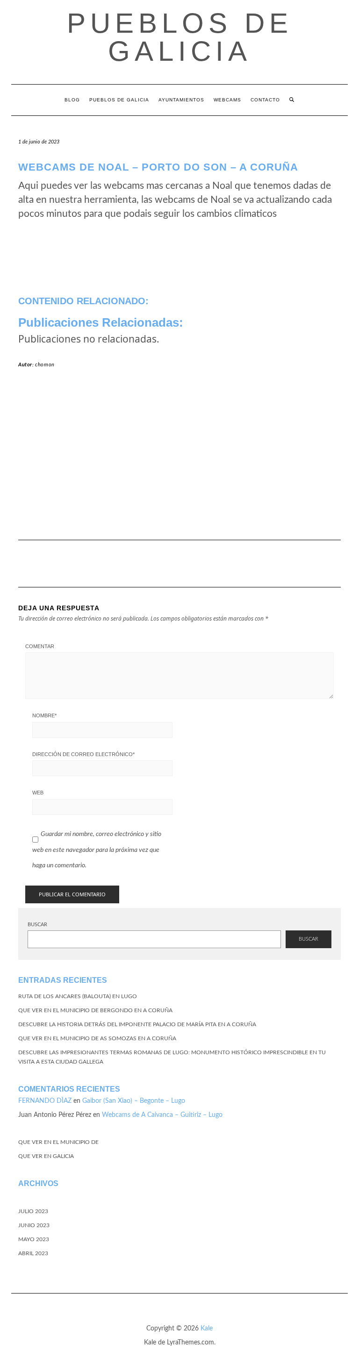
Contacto (265, 99)
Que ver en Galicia (46, 1156)
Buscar (37, 924)
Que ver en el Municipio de (58, 1142)
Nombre (44, 715)
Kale (207, 1328)
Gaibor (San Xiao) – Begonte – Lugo (133, 1101)
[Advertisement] (179, 458)
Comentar (39, 646)
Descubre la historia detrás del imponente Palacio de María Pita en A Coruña (137, 1024)
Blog (72, 99)
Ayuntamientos (181, 99)
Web (37, 792)
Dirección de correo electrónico (83, 754)
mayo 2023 (33, 1239)
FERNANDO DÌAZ (45, 1101)
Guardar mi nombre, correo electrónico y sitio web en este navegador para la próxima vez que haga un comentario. (96, 850)
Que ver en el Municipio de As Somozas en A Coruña (97, 1038)
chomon (45, 364)
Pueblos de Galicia (180, 37)
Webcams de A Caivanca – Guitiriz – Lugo (162, 1115)
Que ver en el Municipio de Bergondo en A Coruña (95, 1010)
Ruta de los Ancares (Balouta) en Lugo (77, 996)
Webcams (227, 99)
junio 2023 (34, 1225)
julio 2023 (33, 1211)
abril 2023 (33, 1253)
